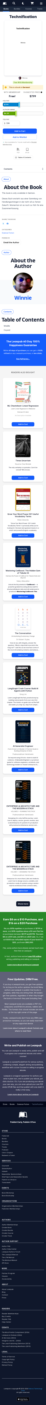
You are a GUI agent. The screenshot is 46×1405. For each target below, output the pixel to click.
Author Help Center (9, 1249)
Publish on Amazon (9, 1180)
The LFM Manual (8, 1257)
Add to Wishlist (20, 137)
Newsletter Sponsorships (11, 1174)
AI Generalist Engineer (23, 746)
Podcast (5, 1150)
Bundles (17, 9)
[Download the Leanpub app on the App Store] (23, 1399)
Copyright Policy (8, 1359)
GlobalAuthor (7, 1168)
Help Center (6, 1322)
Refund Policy (7, 1365)
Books (6, 9)
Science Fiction (8, 233)
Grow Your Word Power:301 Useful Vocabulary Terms (23, 515)
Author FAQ (6, 1246)
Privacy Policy (7, 1362)
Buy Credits (6, 1316)
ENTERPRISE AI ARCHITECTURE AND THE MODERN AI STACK (23, 807)
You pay (6, 119)
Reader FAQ (6, 1319)
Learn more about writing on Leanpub (23, 965)
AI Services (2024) (9, 1338)
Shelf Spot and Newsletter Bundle (15, 1177)
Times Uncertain (23, 460)
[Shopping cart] (32, 3)
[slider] (19, 104)
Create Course (7, 1233)
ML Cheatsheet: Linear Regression (23, 406)
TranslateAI (6, 1182)
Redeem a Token (8, 1155)
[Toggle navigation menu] (43, 169)
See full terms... (23, 359)
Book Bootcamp (8, 1196)
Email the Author (11, 242)
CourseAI (5, 1166)
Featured (5, 1136)
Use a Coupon (7, 1152)
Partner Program (8, 1273)
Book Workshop (8, 1193)
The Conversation (23, 633)
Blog (3, 1292)
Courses (28, 9)
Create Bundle (7, 1230)
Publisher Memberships (11, 1209)
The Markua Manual (9, 1260)
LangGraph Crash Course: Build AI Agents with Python (23, 689)
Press (4, 1298)
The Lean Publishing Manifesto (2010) (16, 1346)
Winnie (24, 78)
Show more (23, 904)
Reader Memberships (10, 1313)
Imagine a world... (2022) (11, 1341)
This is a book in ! (19, 87)
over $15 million (34, 956)
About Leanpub (8, 1289)
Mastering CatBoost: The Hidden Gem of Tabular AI (23, 571)
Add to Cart (19, 131)
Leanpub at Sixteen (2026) (12, 1335)
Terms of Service (8, 1357)
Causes (5, 1276)
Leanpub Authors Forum (11, 1252)
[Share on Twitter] (3, 223)
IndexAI (4, 1171)
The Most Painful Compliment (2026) (15, 1332)
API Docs (5, 1263)
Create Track (7, 1236)
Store (5, 1104)
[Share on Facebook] (7, 223)
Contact (5, 1295)
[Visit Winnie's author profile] (23, 283)
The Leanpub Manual (10, 1255)
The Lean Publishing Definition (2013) (16, 1343)
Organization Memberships (12, 1206)
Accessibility (7, 1279)
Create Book (7, 1227)
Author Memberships (10, 1225)
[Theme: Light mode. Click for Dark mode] (23, 3)
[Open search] (14, 3)
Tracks (39, 9)
